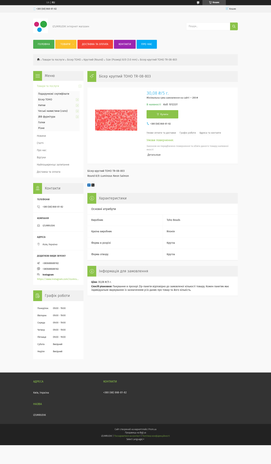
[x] (92, 185)
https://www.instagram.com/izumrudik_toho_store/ (58, 279)
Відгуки (41, 157)
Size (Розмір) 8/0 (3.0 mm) (121, 59)
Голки (41, 122)
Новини (41, 136)
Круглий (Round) (93, 59)
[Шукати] (234, 26)
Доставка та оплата (95, 44)
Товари (65, 44)
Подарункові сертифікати (53, 94)
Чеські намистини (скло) (53, 111)
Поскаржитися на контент (127, 436)
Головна (44, 44)
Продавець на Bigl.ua (135, 433)
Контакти (125, 44)
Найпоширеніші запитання (53, 164)
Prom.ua (152, 429)
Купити (164, 114)
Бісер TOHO (74, 59)
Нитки (41, 105)
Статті (40, 143)
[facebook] (89, 185)
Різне (41, 128)
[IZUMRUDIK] (40, 32)
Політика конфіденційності (156, 436)
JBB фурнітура (46, 116)
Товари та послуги (53, 59)
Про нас (146, 44)
